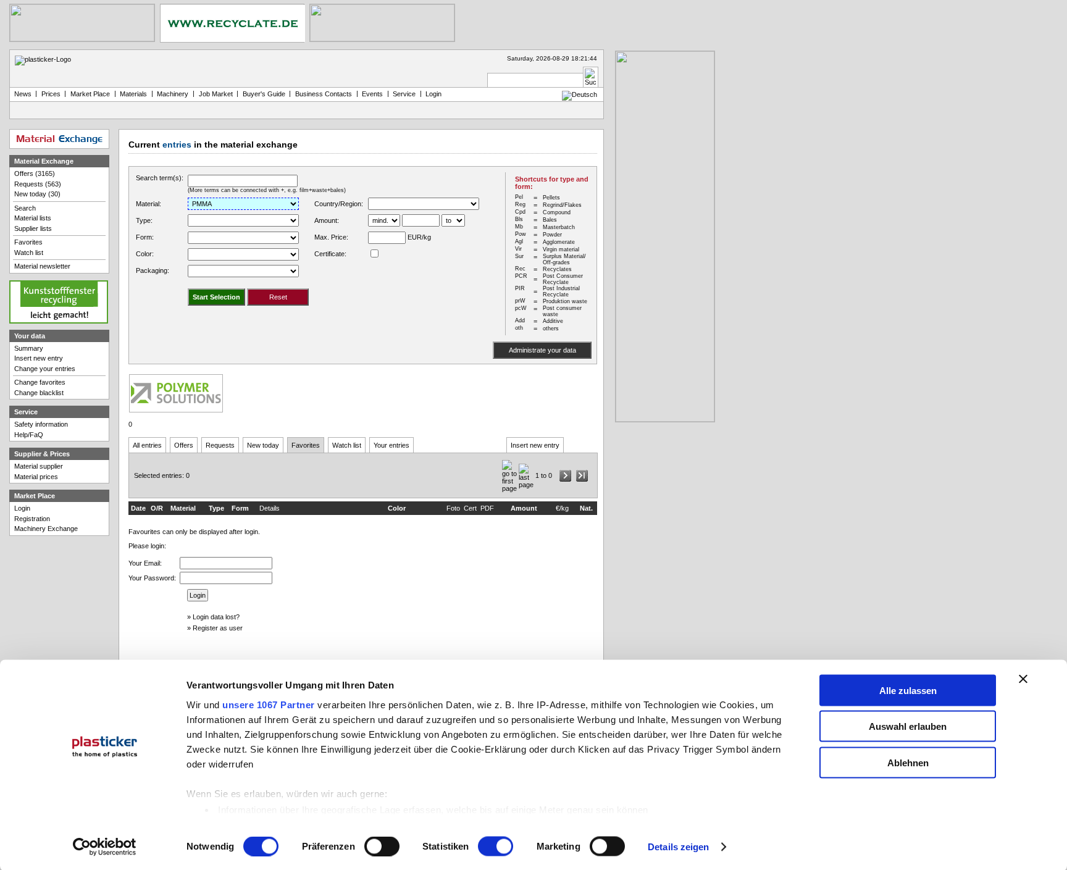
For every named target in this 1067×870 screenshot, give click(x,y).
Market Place (90, 94)
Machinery (172, 94)
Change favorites (39, 382)
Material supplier (38, 466)
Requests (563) (37, 184)
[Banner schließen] (1023, 678)
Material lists (32, 218)
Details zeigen (678, 847)
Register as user (218, 628)
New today (263, 445)
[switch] (382, 846)
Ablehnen (908, 762)
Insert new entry (535, 445)
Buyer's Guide (264, 94)
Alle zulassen (908, 690)
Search (25, 208)
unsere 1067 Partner (268, 704)
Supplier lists (33, 228)
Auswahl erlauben (908, 726)
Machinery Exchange (46, 528)
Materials (133, 94)
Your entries (391, 445)
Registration (32, 518)
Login (22, 508)
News (22, 94)
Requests (220, 445)
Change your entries (44, 368)
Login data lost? (216, 617)
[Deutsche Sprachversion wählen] (579, 94)
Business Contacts (323, 94)
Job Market (216, 94)
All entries (147, 445)
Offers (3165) (34, 173)
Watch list (346, 445)
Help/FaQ (28, 434)
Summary (28, 348)
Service (404, 94)
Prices (51, 94)
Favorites (305, 445)
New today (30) (37, 194)
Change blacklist (39, 392)
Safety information (41, 424)
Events (372, 94)
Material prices (36, 476)
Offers (183, 445)
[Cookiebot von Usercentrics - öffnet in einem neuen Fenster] (105, 847)
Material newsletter (42, 266)
